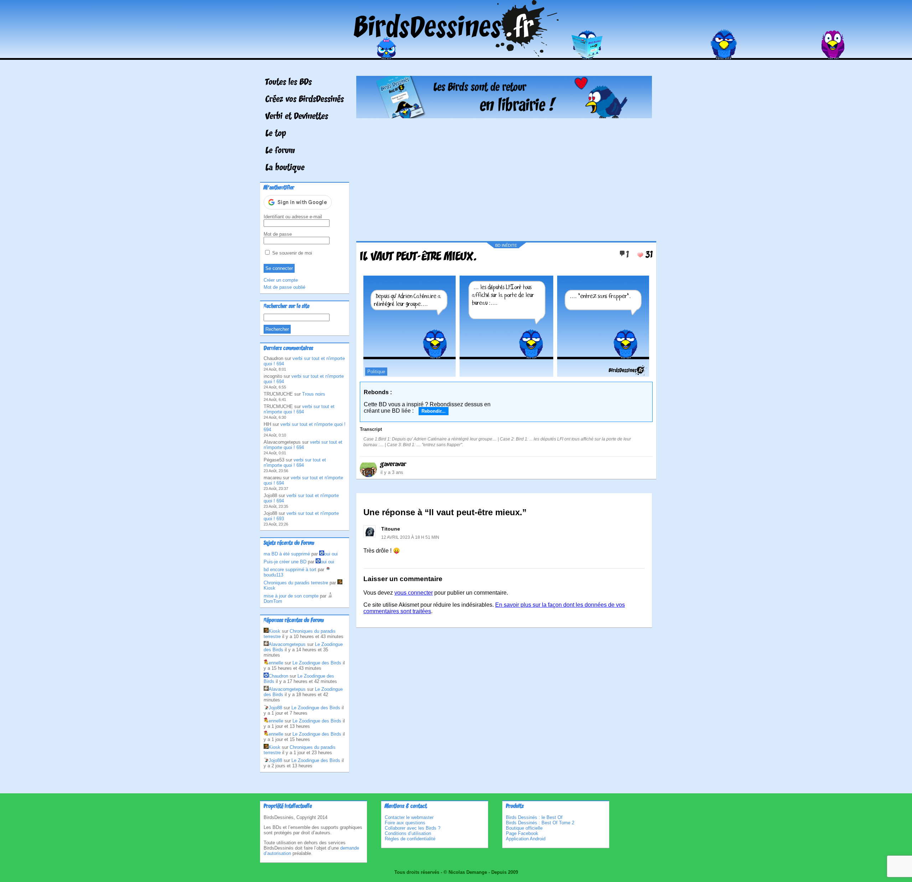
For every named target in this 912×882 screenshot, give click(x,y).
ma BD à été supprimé (287, 554)
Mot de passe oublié (284, 287)
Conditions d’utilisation (408, 833)
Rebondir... (433, 411)
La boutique (285, 168)
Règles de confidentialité (410, 838)
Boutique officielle (524, 828)
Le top (275, 134)
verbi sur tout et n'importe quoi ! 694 (299, 409)
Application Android (525, 838)
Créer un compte (281, 280)
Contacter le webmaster (409, 817)
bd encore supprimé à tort (290, 569)
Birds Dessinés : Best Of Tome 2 (540, 822)
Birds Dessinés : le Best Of (534, 817)
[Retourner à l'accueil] (456, 55)
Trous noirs (313, 394)
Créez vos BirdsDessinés (304, 99)
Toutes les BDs (288, 82)
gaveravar (393, 464)
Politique (376, 371)
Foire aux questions (405, 822)
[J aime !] (640, 255)
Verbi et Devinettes (296, 116)
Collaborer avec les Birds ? (412, 828)
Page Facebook (522, 833)
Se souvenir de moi (291, 253)
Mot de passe (278, 234)
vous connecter (413, 593)
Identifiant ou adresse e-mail (293, 216)
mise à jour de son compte (291, 596)
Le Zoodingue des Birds (316, 663)
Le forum (280, 151)
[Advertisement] (504, 177)
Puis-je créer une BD (285, 561)
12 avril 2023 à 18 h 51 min (410, 537)
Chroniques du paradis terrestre (296, 582)
